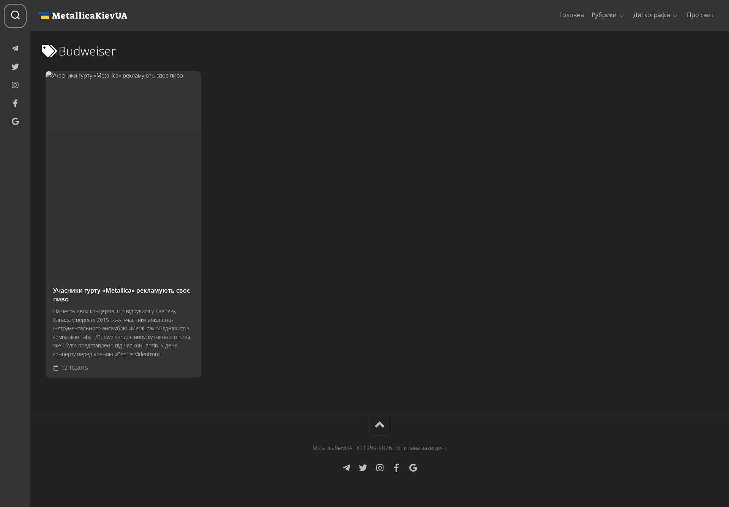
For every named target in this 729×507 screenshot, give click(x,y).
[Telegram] (15, 48)
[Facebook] (15, 103)
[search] (15, 16)
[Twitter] (15, 66)
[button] (621, 15)
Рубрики (604, 15)
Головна (571, 15)
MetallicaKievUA (89, 15)
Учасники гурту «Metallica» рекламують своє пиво (121, 294)
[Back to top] (379, 426)
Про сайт (700, 15)
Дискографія (651, 15)
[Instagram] (15, 85)
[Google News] (15, 121)
